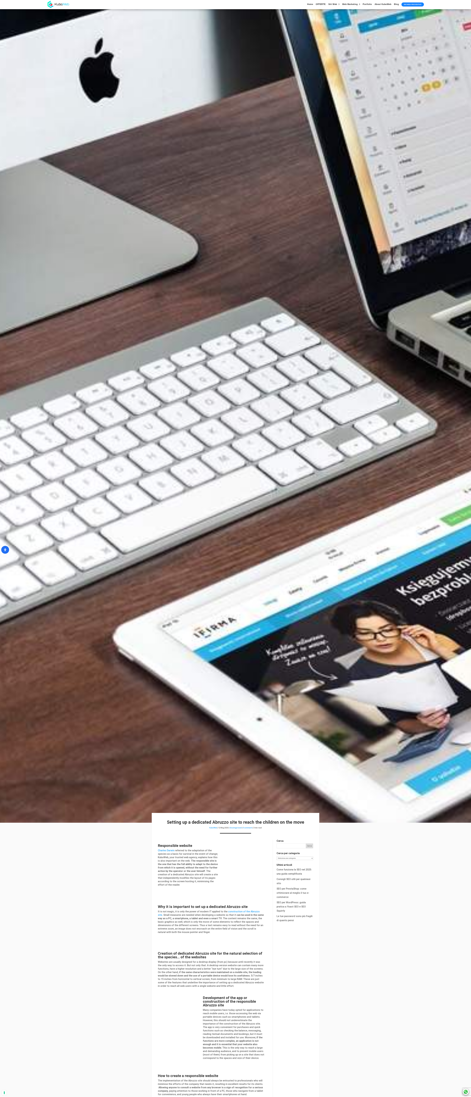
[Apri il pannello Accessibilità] (5, 550)
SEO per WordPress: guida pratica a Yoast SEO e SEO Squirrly (291, 906)
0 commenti (247, 828)
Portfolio (367, 4)
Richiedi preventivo (412, 4)
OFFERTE (321, 4)
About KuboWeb (383, 4)
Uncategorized (235, 828)
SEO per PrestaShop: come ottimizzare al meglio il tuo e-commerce (293, 892)
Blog (396, 4)
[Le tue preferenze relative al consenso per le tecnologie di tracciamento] (4, 1092)
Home (310, 4)
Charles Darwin (166, 850)
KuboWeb (213, 828)
